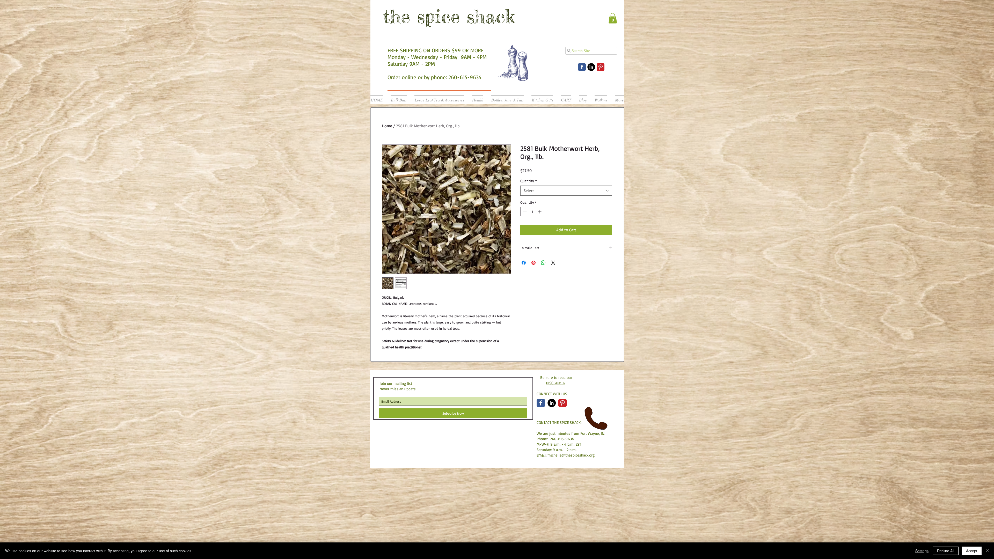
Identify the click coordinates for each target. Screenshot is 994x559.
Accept (971, 550)
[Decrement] (524, 211)
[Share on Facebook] (524, 263)
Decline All (945, 550)
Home (387, 125)
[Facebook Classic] (541, 403)
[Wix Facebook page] (582, 67)
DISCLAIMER (555, 382)
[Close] (988, 551)
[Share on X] (553, 263)
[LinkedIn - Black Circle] (591, 67)
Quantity (528, 181)
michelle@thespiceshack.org (571, 455)
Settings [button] (922, 550)
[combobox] (566, 191)
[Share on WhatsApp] (543, 263)
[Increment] (540, 211)
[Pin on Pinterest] (533, 263)
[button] (612, 18)
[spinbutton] (532, 211)
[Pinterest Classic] (600, 67)
